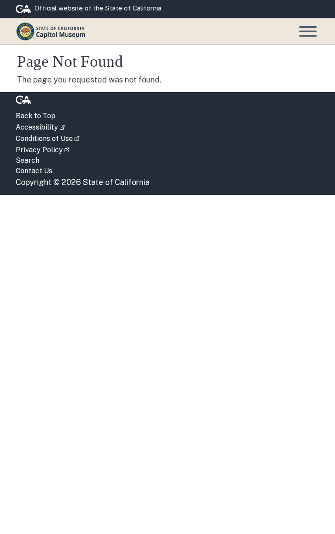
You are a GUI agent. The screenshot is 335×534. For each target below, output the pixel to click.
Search (27, 160)
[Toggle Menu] (308, 31)
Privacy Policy (42, 149)
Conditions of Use (47, 138)
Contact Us (34, 171)
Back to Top (35, 116)
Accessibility (40, 126)
